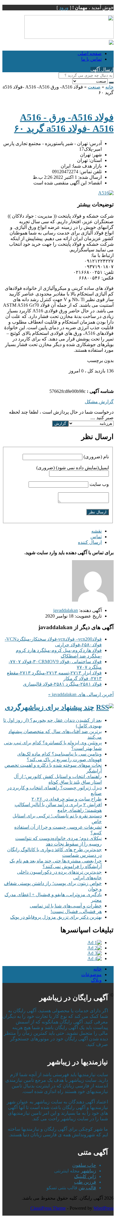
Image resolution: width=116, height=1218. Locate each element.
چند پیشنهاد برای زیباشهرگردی (49, 707)
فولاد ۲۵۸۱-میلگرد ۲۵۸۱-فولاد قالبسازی (62, 684)
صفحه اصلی (90, 53)
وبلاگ (96, 980)
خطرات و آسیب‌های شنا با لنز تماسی (66, 905)
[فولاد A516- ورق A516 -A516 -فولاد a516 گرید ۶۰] (106, 192)
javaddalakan (65, 610)
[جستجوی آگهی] (111, 82)
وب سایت (99, 484)
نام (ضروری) (96, 456)
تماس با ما (91, 59)
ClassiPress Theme (48, 1208)
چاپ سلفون (84, 1165)
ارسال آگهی (102, 69)
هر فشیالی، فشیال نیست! (76, 911)
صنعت (94, 86)
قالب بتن (87, 1187)
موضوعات (91, 974)
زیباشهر (88, 1170)
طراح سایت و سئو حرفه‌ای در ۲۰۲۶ (67, 798)
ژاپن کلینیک (85, 1176)
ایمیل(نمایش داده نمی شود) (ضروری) (72, 467)
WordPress (103, 1208)
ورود (63, 7)
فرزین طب (85, 1182)
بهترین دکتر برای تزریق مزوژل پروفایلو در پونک (56, 917)
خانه (109, 86)
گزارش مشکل (99, 401)
